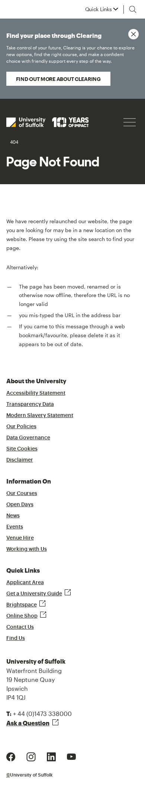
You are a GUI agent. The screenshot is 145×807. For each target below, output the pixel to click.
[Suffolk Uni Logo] (47, 122)
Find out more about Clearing (58, 79)
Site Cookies (22, 449)
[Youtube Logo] (71, 755)
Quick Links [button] (98, 9)
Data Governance (28, 437)
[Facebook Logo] (10, 755)
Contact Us (20, 627)
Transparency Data (30, 404)
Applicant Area (25, 582)
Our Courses (21, 493)
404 (14, 142)
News (13, 515)
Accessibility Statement (35, 393)
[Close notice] (133, 34)
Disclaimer (19, 460)
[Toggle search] (133, 9)
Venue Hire (20, 538)
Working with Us (26, 549)
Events (14, 527)
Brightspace (21, 605)
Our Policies (21, 426)
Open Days (19, 504)
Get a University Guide (34, 593)
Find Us (15, 638)
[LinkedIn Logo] (51, 755)
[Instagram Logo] (31, 755)
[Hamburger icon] (129, 122)
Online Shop (22, 616)
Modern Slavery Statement (39, 415)
